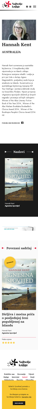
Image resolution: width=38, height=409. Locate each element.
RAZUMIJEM (19, 403)
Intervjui (15, 377)
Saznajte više (26, 397)
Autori (24, 377)
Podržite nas (9, 374)
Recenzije (21, 374)
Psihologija (9, 379)
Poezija (20, 379)
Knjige (6, 377)
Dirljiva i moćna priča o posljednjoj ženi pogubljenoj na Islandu (18, 320)
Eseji (32, 377)
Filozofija (30, 379)
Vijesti (31, 374)
